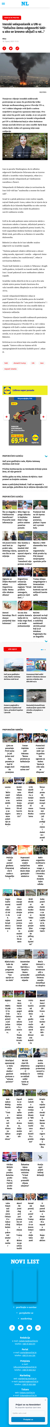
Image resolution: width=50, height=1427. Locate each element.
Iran (42, 363)
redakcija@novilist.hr (28, 1341)
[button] (43, 417)
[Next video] (12, 155)
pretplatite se (26, 1312)
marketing (26, 1318)
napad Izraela (10, 369)
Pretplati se (28, 1419)
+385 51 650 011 (28, 1344)
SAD (6, 363)
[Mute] (19, 155)
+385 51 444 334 (28, 1355)
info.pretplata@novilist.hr (25, 1367)
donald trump (20, 363)
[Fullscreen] (44, 155)
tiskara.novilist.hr (27, 1393)
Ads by (43, 159)
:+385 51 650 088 (29, 1384)
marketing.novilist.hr (27, 1379)
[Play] (5, 155)
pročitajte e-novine (26, 1307)
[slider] (25, 152)
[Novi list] (25, 3)
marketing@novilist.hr (28, 1381)
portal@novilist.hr (28, 1352)
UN (33, 363)
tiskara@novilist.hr (28, 1395)
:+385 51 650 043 (29, 1370)
